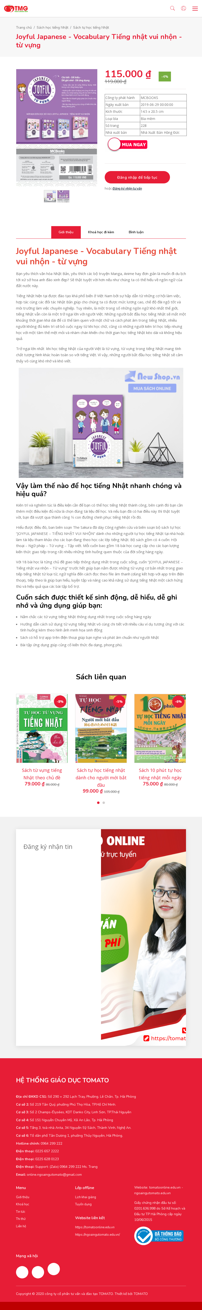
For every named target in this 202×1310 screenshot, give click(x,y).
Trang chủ (24, 27)
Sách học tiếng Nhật (52, 27)
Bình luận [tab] (136, 232)
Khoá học (22, 1204)
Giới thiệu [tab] (66, 232)
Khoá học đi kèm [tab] (101, 232)
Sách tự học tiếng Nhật (91, 27)
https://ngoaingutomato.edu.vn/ (97, 1234)
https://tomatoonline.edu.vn (95, 1227)
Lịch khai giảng (85, 1197)
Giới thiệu (22, 1197)
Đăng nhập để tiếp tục (137, 177)
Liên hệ (21, 1226)
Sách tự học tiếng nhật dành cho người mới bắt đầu (101, 777)
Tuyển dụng (83, 1204)
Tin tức (20, 1212)
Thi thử (20, 1219)
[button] (98, 803)
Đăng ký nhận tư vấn (127, 188)
